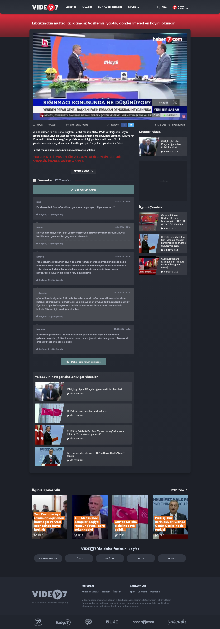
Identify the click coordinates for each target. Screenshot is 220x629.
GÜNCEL (71, 7)
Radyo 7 (63, 622)
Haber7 (143, 622)
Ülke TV (112, 622)
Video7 (40, 125)
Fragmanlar (48, 558)
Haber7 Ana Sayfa (180, 7)
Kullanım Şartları (90, 591)
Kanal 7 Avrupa (88, 622)
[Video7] (45, 7)
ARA (164, 7)
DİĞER (132, 7)
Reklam (106, 591)
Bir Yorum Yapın (85, 190)
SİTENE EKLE (160, 125)
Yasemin (177, 622)
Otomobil (155, 591)
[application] (110, 76)
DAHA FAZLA (177, 490)
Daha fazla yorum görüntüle (86, 362)
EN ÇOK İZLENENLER (110, 7)
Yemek (172, 558)
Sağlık (110, 558)
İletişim (117, 591)
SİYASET (87, 7)
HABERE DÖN (178, 125)
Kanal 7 (38, 622)
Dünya (79, 558)
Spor (141, 558)
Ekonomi (142, 591)
